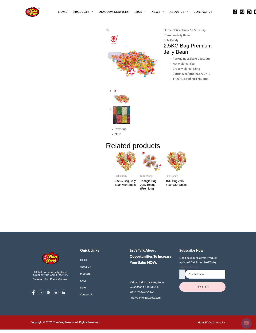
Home (62, 12)
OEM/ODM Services (114, 12)
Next (118, 134)
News (156, 12)
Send (200, 287)
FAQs (138, 12)
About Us (176, 12)
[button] (91, 11)
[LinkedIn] (63, 292)
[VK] (41, 292)
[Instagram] (242, 11)
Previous (120, 129)
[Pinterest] (249, 11)
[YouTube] (56, 292)
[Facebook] (235, 11)
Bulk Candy (181, 30)
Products (81, 12)
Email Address (189, 267)
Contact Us (202, 12)
